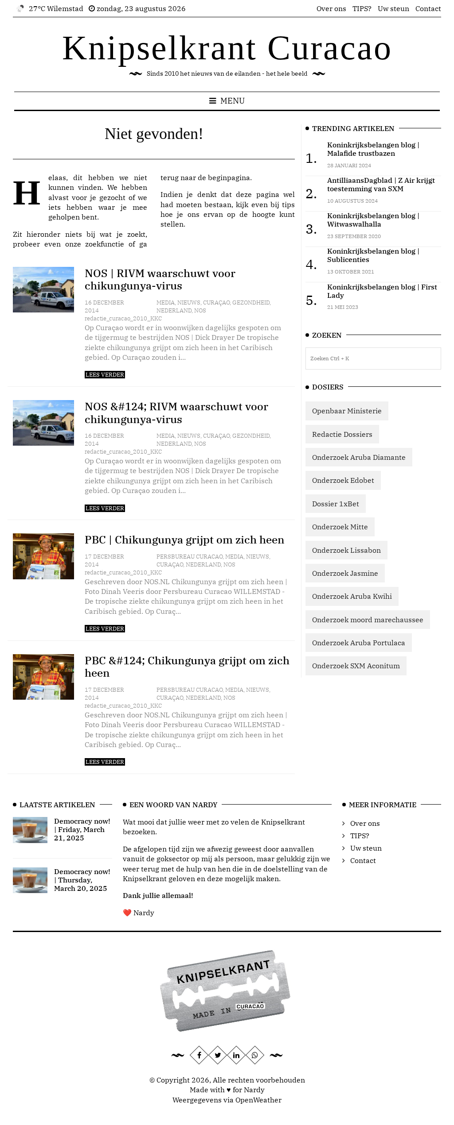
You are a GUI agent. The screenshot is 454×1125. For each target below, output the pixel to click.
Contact (428, 8)
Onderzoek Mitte (340, 526)
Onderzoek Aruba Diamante (359, 457)
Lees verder (105, 374)
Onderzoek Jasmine (345, 573)
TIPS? (362, 8)
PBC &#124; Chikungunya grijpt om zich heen (187, 666)
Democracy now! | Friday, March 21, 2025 (82, 829)
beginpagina (229, 177)
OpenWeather (258, 1099)
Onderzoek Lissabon (346, 550)
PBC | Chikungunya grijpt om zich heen (185, 539)
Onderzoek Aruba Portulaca (358, 642)
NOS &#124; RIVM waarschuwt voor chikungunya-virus (176, 412)
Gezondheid (251, 302)
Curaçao (216, 302)
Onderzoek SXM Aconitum (356, 665)
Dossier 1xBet (335, 503)
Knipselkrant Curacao (227, 47)
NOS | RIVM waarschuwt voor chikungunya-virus (160, 279)
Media (166, 302)
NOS (200, 310)
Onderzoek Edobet (343, 480)
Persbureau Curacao (190, 556)
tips (288, 204)
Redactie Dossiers (342, 434)
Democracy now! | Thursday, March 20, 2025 (82, 880)
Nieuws (188, 302)
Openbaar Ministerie (347, 410)
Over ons (331, 8)
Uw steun (393, 8)
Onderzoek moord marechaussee (367, 619)
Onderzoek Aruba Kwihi (352, 596)
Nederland (174, 310)
